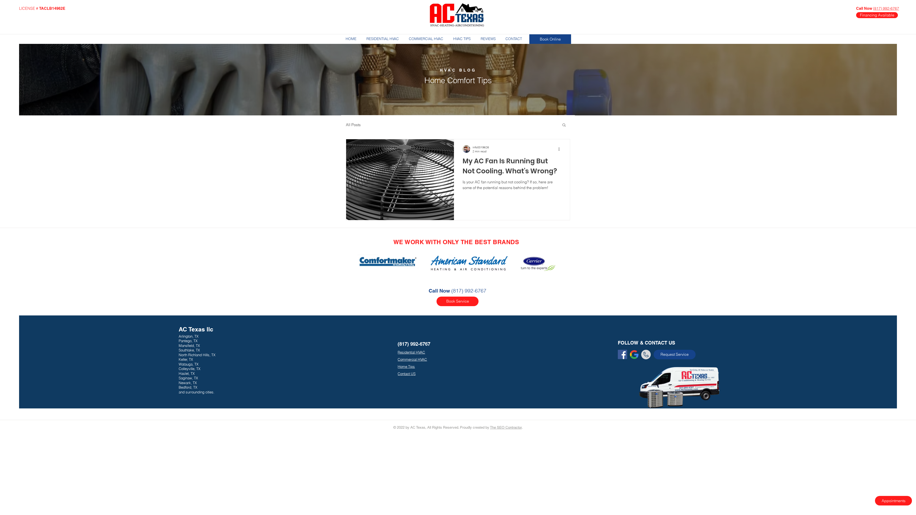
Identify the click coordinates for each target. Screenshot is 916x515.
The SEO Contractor (506, 427)
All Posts (353, 124)
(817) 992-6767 (886, 8)
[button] (564, 125)
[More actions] (560, 149)
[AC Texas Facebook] (622, 354)
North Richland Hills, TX (197, 355)
